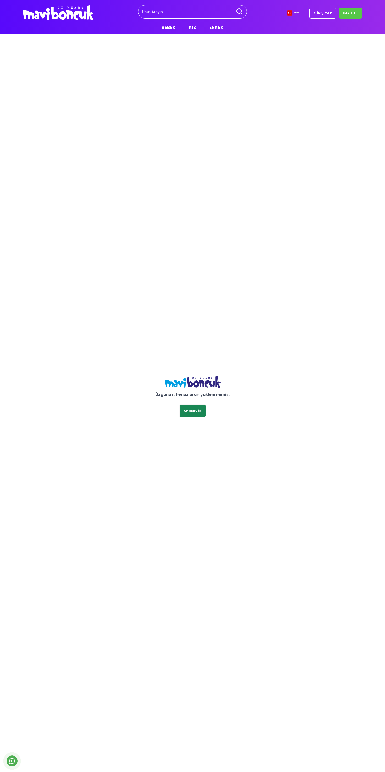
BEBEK (169, 27)
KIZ (192, 27)
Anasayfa (193, 410)
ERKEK (216, 27)
